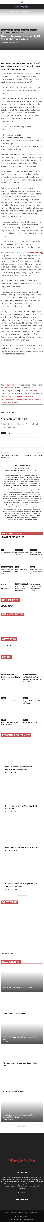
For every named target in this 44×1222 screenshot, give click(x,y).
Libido (35, 30)
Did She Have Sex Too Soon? (11, 701)
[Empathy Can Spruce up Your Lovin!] (22, 979)
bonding (10, 385)
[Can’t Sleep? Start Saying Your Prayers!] (22, 546)
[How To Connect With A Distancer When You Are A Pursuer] (36, 580)
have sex (25, 433)
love (32, 433)
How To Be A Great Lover (7, 552)
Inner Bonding (24, 30)
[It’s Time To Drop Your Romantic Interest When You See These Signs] (33, 668)
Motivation (33, 550)
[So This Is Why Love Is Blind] (22, 563)
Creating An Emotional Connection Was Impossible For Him (18, 1116)
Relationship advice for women (21, 584)
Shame (32, 567)
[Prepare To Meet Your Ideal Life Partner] (33, 692)
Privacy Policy (23, 1213)
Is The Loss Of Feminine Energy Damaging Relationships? (21, 588)
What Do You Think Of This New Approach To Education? (36, 554)
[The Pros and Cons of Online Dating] (11, 668)
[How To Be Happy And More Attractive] (22, 833)
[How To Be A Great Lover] (7, 546)
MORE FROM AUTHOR (13, 537)
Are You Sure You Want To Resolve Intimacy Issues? (7, 571)
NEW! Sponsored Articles (22, 1216)
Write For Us (13, 1213)
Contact (6, 1213)
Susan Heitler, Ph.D (11, 851)
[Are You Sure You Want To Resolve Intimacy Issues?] (7, 563)
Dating (3, 698)
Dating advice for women (30, 674)
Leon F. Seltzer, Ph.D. (11, 889)
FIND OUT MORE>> (7, 953)
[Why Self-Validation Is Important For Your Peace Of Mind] (22, 872)
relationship (6, 387)
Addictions (16, 30)
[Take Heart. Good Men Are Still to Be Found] (11, 714)
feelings (18, 433)
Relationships (5, 32)
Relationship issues (7, 567)
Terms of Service (34, 1213)
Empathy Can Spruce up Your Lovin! (17, 987)
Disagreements (34, 584)
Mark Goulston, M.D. (8, 1067)
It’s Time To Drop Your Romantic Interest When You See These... (32, 679)
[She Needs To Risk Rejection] (33, 714)
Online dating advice (7, 674)
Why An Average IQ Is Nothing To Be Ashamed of (36, 571)
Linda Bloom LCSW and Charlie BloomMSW (14, 1016)
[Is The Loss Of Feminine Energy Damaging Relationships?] (22, 580)
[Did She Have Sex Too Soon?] (11, 692)
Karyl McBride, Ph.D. (8, 990)
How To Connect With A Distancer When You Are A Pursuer (36, 588)
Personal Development (7, 30)
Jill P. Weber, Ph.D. (8, 1093)
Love (17, 567)
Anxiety (4, 584)
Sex (31, 30)
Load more (21, 730)
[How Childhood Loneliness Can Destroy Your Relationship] (22, 755)
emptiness (10, 433)
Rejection (12, 32)
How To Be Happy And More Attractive (21, 847)
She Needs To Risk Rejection (32, 722)
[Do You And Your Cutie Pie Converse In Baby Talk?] (22, 1031)
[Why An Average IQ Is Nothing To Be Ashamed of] (36, 563)
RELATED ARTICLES (12, 533)
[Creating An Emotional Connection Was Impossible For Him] (22, 1109)
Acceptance (19, 550)
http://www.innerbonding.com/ (22, 468)
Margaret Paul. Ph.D (9, 42)
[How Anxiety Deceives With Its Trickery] (7, 580)
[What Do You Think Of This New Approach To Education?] (36, 546)
